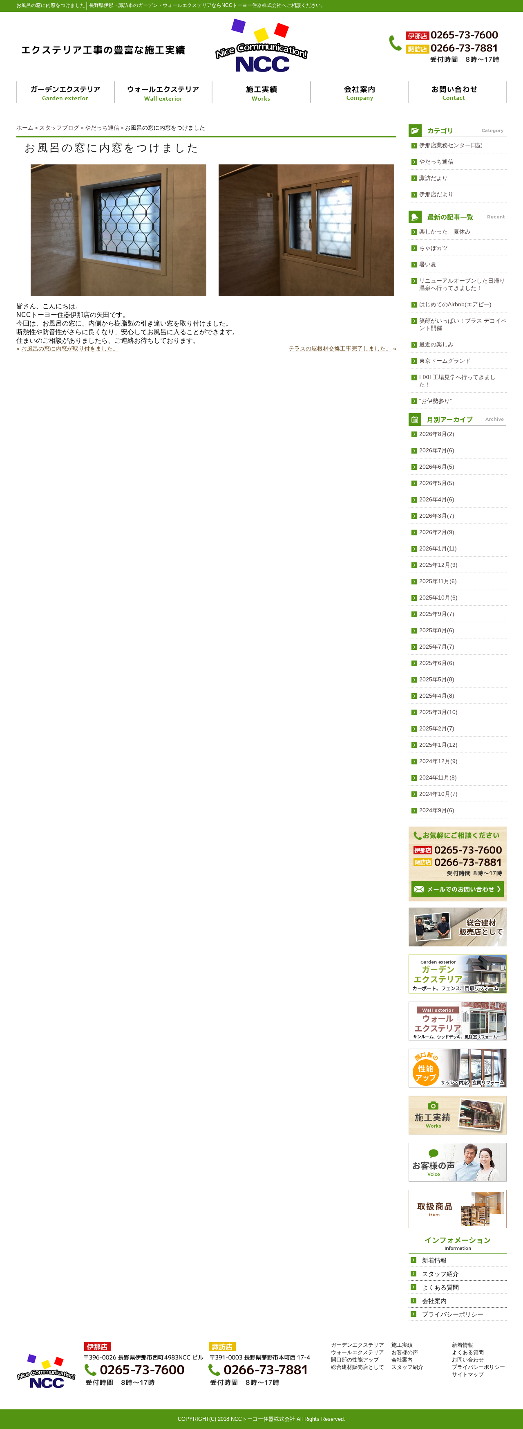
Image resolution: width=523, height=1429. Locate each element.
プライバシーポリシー (452, 1314)
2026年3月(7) (436, 515)
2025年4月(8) (436, 695)
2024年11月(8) (438, 777)
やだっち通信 (102, 127)
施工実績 (402, 1345)
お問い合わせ (468, 1360)
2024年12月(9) (438, 761)
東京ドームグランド (445, 360)
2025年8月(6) (436, 630)
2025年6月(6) (436, 663)
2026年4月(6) (436, 499)
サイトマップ (468, 1374)
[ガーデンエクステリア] (65, 92)
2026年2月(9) (436, 532)
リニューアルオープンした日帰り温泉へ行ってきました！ (462, 284)
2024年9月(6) (436, 810)
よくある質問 (440, 1287)
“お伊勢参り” (435, 401)
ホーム (25, 127)
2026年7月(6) (436, 450)
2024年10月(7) (438, 794)
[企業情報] (360, 92)
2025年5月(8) (436, 679)
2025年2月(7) (436, 728)
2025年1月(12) (438, 744)
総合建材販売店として (357, 1367)
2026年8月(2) (436, 434)
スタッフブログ (59, 127)
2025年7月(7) (436, 646)
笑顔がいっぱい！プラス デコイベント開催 (463, 324)
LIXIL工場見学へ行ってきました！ (457, 381)
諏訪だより (433, 178)
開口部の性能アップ (355, 1360)
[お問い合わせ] (458, 92)
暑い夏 (427, 264)
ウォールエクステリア (357, 1352)
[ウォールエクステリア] (164, 92)
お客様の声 (404, 1352)
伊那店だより (436, 194)
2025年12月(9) (438, 565)
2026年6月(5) (436, 466)
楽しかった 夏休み (445, 231)
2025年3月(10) (438, 712)
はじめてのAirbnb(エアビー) (455, 304)
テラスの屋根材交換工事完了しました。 (339, 348)
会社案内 (434, 1300)
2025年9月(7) (436, 614)
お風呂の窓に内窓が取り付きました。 (69, 348)
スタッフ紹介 (440, 1273)
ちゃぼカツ (433, 248)
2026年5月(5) (436, 483)
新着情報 (434, 1260)
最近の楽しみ (436, 344)
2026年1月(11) (438, 548)
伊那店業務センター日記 (450, 145)
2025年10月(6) (438, 597)
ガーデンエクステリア (357, 1345)
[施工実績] (262, 92)
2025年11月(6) (438, 581)
